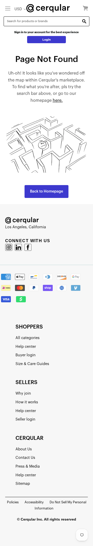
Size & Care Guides (32, 364)
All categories (28, 338)
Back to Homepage (46, 191)
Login (46, 39)
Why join (23, 393)
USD (18, 9)
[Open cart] (85, 8)
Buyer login (26, 355)
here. (58, 100)
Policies (13, 502)
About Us (24, 449)
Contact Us (25, 458)
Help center (26, 347)
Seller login (25, 419)
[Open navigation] (7, 8)
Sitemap (23, 484)
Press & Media (28, 466)
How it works (27, 402)
